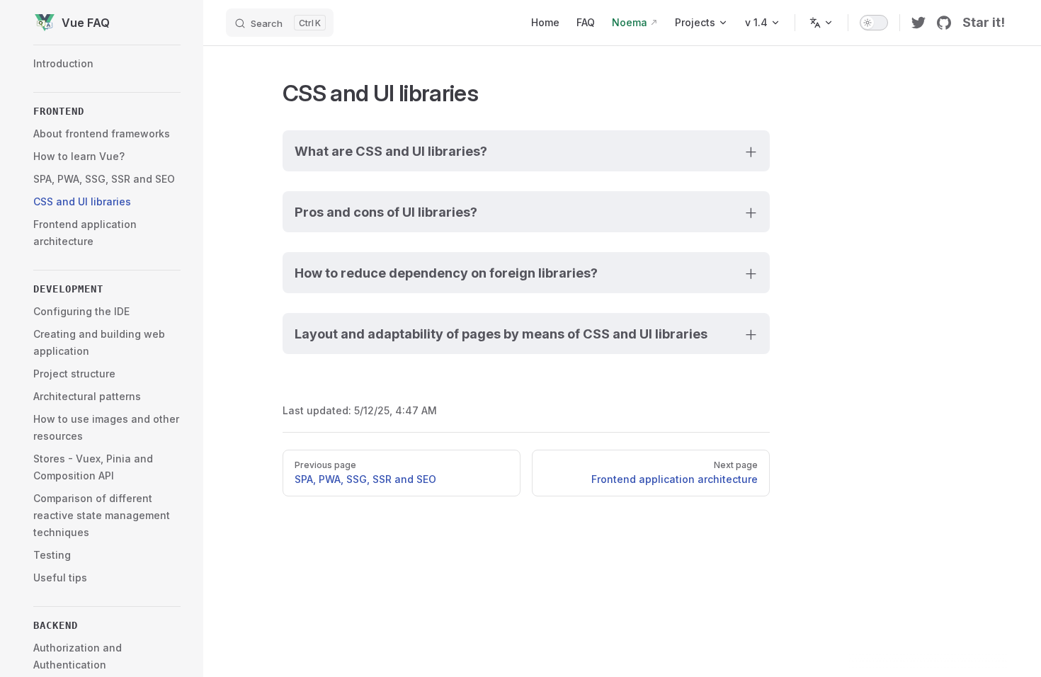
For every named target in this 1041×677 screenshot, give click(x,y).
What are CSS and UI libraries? (391, 151)
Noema (629, 22)
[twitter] (918, 22)
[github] (944, 22)
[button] (107, 111)
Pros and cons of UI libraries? (386, 212)
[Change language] (821, 22)
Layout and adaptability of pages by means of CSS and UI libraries (501, 333)
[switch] (874, 22)
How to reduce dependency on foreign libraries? (446, 272)
